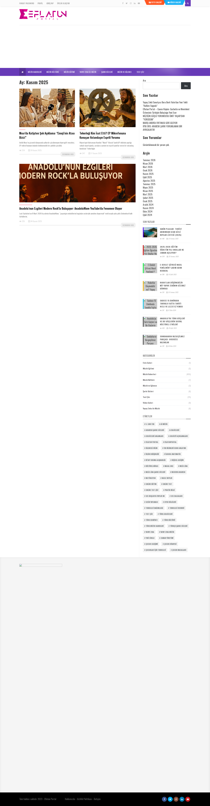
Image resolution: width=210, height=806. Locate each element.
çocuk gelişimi (152, 544)
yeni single (150, 538)
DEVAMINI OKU (68, 154)
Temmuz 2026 (149, 160)
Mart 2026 (147, 167)
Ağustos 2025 (149, 180)
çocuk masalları (179, 550)
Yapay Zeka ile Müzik (88, 71)
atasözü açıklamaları (179, 436)
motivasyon (151, 478)
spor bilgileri (170, 502)
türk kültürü (169, 520)
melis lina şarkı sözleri (155, 472)
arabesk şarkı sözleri (155, 430)
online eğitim (151, 484)
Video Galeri (148, 402)
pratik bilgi (170, 490)
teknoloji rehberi (176, 508)
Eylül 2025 (147, 177)
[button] (22, 72)
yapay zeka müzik (167, 532)
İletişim (97, 799)
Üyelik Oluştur (63, 3)
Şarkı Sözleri (106, 71)
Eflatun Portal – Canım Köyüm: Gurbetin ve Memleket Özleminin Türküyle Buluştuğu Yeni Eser (166, 110)
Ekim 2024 (147, 211)
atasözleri (174, 430)
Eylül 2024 (147, 215)
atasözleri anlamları (154, 436)
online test (167, 484)
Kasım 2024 (148, 208)
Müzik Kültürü (52, 71)
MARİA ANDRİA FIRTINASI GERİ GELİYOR (160, 123)
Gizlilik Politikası (84, 799)
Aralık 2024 (148, 204)
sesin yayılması (152, 502)
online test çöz (152, 490)
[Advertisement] (105, 47)
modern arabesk (178, 472)
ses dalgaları (177, 496)
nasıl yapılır (167, 478)
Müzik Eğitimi (69, 71)
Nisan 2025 (148, 191)
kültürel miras (152, 466)
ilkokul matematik (173, 454)
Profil (40, 3)
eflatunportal (170, 442)
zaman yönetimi (167, 538)
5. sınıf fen (150, 424)
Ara (144, 80)
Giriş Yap (50, 3)
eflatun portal (152, 442)
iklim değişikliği (152, 454)
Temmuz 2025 (149, 184)
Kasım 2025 (148, 174)
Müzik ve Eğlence (124, 71)
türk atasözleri (166, 514)
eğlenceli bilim (151, 448)
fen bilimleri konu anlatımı (175, 448)
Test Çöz (140, 71)
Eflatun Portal (50, 799)
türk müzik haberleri (155, 526)
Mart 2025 (147, 194)
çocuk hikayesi (170, 544)
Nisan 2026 (148, 163)
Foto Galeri (147, 362)
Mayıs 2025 (148, 187)
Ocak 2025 (147, 201)
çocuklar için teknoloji (156, 550)
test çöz (149, 514)
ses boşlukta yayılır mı (155, 496)
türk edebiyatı (152, 520)
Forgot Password (26, 3)
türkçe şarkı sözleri (178, 526)
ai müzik (164, 424)
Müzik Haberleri (34, 71)
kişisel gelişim (178, 460)
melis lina (184, 466)
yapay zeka (150, 532)
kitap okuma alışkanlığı (156, 460)
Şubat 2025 (148, 198)
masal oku (169, 466)
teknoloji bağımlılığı (154, 508)
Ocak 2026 (147, 170)
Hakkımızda (70, 799)
